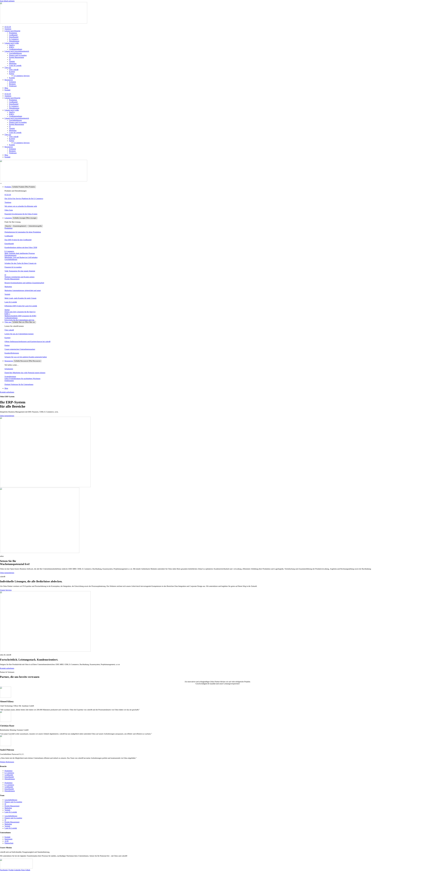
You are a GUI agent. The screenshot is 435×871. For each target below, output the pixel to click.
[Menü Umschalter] (1, 183)
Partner (11, 74)
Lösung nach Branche (12, 31)
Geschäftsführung (15, 53)
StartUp (12, 45)
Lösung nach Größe (12, 43)
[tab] (8, 226)
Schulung (12, 82)
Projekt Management (16, 57)
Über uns (8, 67)
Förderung (13, 86)
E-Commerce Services (22, 76)
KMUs (11, 47)
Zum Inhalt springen (7, 1)
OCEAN (8, 27)
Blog (6, 88)
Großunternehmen (15, 49)
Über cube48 (13, 70)
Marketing (12, 63)
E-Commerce (14, 39)
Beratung (12, 84)
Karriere (12, 72)
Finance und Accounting (18, 55)
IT (10, 59)
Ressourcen (9, 80)
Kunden (12, 78)
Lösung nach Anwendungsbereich (17, 51)
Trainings (8, 29)
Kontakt (7, 90)
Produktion (13, 33)
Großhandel (13, 35)
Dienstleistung (14, 41)
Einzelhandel (13, 37)
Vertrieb (12, 61)
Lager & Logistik (15, 65)
